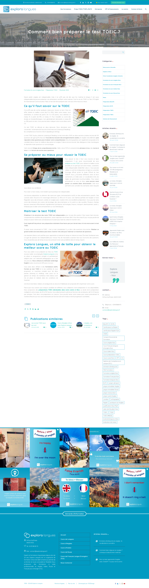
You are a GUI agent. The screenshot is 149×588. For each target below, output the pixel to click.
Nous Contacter (66, 563)
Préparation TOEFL (108, 110)
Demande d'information (74, 514)
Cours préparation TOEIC (111, 355)
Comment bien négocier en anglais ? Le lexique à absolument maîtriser (117, 147)
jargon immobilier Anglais (111, 386)
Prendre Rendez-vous (118, 2)
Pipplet (105, 402)
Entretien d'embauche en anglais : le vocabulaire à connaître (117, 136)
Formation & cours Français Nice (112, 84)
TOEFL (105, 412)
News (104, 97)
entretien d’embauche (110, 367)
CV (122, 358)
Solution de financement (110, 119)
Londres (105, 399)
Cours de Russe (66, 552)
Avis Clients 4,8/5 (102, 2)
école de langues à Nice (110, 419)
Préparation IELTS (108, 106)
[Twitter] (85, 2)
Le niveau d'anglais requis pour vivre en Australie (116, 183)
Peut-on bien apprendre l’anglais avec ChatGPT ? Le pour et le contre (117, 158)
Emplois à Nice (107, 71)
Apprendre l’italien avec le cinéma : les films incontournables (117, 233)
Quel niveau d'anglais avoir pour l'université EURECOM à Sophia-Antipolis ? (116, 220)
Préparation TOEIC (52, 90)
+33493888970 (51, 2)
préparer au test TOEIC (72, 163)
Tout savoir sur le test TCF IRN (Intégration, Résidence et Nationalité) (116, 171)
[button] (93, 316)
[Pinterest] (30, 309)
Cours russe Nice (108, 358)
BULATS (105, 324)
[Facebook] (80, 2)
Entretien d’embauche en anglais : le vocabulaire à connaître (110, 542)
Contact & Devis (136, 9)
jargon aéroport (114, 383)
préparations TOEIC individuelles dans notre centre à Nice (59, 290)
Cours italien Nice (108, 351)
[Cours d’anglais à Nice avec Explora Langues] (54, 325)
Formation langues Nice (110, 380)
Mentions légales (59, 583)
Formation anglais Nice (110, 373)
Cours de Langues (67, 539)
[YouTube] (91, 2)
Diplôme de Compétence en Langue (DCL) (112, 362)
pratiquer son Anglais (117, 402)
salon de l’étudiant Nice (110, 409)
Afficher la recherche (123, 52)
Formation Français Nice (111, 376)
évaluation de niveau (109, 422)
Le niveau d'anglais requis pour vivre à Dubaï (116, 208)
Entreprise (98, 9)
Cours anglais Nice (109, 342)
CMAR (105, 334)
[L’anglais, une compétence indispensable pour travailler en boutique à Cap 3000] (80, 325)
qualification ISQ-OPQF (110, 406)
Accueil (63, 535)
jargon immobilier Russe (110, 389)
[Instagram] (88, 2)
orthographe (115, 399)
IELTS (104, 383)
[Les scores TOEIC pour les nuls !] (27, 325)
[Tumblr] (33, 309)
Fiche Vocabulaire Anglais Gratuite (113, 76)
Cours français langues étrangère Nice (110, 347)
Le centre (125, 9)
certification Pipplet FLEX (111, 330)
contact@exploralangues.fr (67, 2)
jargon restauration (109, 393)
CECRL (112, 324)
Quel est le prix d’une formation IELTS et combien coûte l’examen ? (116, 195)
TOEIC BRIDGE (107, 416)
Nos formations (66, 9)
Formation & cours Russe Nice (111, 93)
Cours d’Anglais (66, 543)
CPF (117, 358)
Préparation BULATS (108, 101)
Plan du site (71, 583)
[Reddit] (38, 309)
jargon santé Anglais (109, 396)
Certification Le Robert (110, 327)
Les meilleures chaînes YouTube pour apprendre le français (117, 244)
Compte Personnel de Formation (110, 338)
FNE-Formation (108, 370)
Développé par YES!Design (86, 583)
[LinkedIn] (83, 2)
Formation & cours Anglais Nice (34, 90)
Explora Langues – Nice (114, 272)
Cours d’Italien (66, 548)
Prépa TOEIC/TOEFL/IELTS (83, 9)
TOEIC (56, 252)
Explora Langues (49, 254)
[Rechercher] (145, 9)
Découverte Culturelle (109, 67)
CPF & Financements (112, 9)
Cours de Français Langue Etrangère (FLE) (74, 557)
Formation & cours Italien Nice (111, 89)
